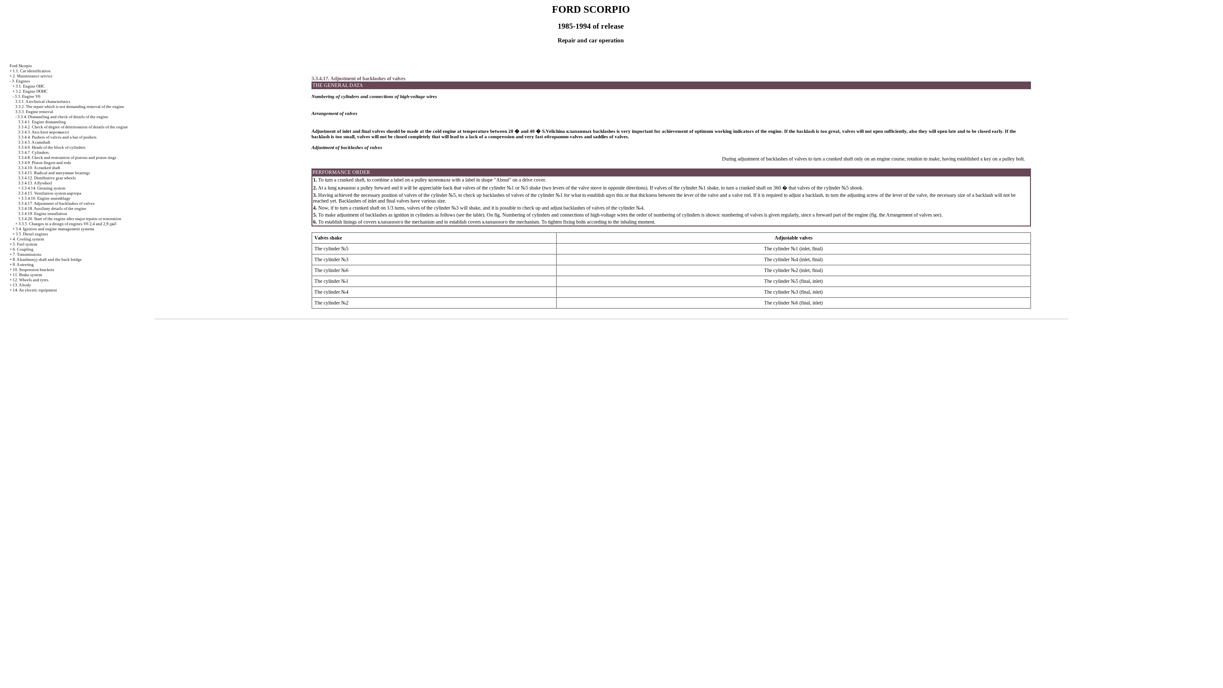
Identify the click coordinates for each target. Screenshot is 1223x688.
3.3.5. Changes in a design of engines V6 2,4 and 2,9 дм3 (67, 223)
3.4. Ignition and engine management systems (55, 228)
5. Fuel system (25, 244)
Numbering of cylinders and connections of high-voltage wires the (568, 215)
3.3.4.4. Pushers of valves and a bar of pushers (57, 137)
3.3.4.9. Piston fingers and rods (44, 162)
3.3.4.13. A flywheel (35, 183)
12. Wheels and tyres (30, 279)
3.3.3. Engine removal (34, 111)
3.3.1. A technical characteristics (42, 101)
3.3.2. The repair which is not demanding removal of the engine (69, 106)
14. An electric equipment (35, 290)
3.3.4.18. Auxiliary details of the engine (52, 208)
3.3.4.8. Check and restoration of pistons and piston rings (67, 157)
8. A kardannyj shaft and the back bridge (47, 259)
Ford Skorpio (21, 65)
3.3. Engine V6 (27, 96)
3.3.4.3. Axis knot (43, 132)
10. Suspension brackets (33, 269)
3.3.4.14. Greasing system (43, 188)
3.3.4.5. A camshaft (34, 142)
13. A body (22, 285)
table (478, 215)
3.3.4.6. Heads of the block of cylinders (51, 147)
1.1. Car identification (32, 70)
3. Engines (21, 81)
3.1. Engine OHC (30, 86)
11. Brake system (27, 274)
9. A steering (23, 264)
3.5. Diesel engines (32, 234)
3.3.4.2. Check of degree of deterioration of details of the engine (73, 127)
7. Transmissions (27, 254)
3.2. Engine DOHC (32, 91)
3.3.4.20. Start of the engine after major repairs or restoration (69, 218)
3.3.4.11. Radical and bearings (54, 172)
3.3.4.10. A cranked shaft (39, 167)
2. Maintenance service (33, 76)
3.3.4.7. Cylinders (33, 152)
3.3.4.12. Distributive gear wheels (47, 178)
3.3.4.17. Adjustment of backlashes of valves (56, 203)
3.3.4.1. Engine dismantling (42, 121)
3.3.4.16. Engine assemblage (45, 198)
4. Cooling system (28, 239)
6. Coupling (23, 249)
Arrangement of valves (908, 215)
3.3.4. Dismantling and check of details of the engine (63, 116)
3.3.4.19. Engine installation (42, 213)
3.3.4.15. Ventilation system (49, 193)
